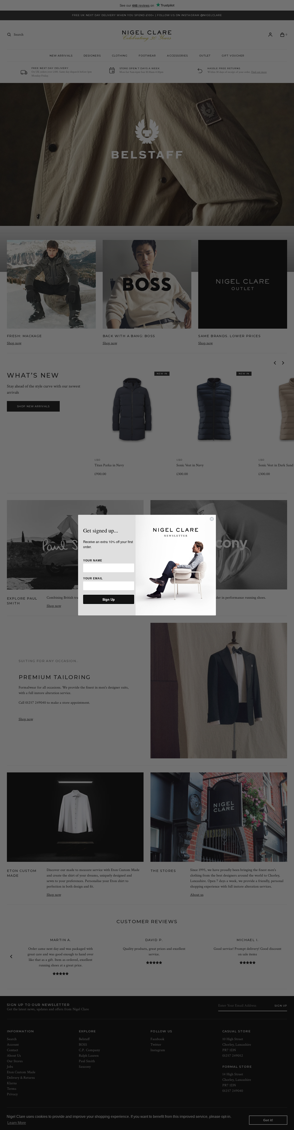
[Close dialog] (211, 519)
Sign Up (108, 599)
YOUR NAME (92, 560)
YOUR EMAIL (93, 578)
